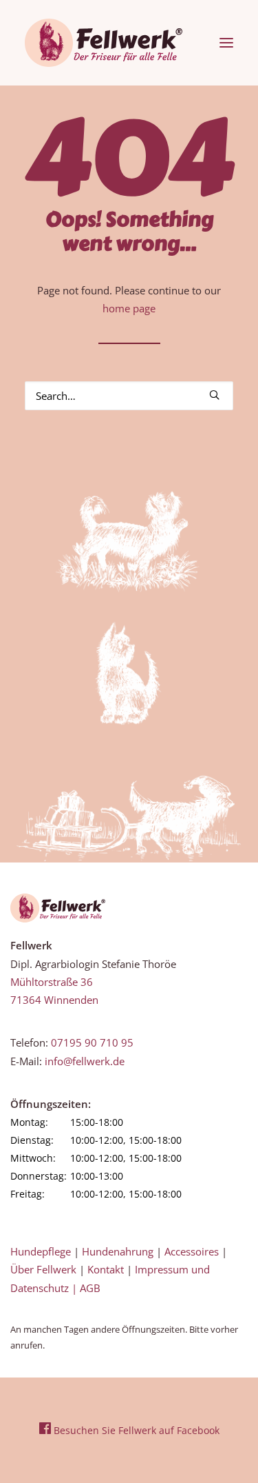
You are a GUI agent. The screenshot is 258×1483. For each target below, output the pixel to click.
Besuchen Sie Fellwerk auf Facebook (135, 1430)
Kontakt (105, 1269)
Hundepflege (40, 1251)
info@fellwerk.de (85, 1061)
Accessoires (191, 1251)
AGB (90, 1288)
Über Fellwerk (43, 1269)
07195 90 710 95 (92, 1042)
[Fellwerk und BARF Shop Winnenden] (103, 43)
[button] (226, 42)
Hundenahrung (117, 1251)
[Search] (129, 395)
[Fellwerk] (57, 908)
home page (129, 308)
